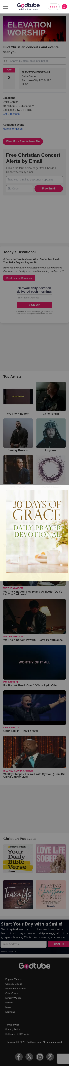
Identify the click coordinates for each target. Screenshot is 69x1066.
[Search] (64, 6)
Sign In (53, 6)
